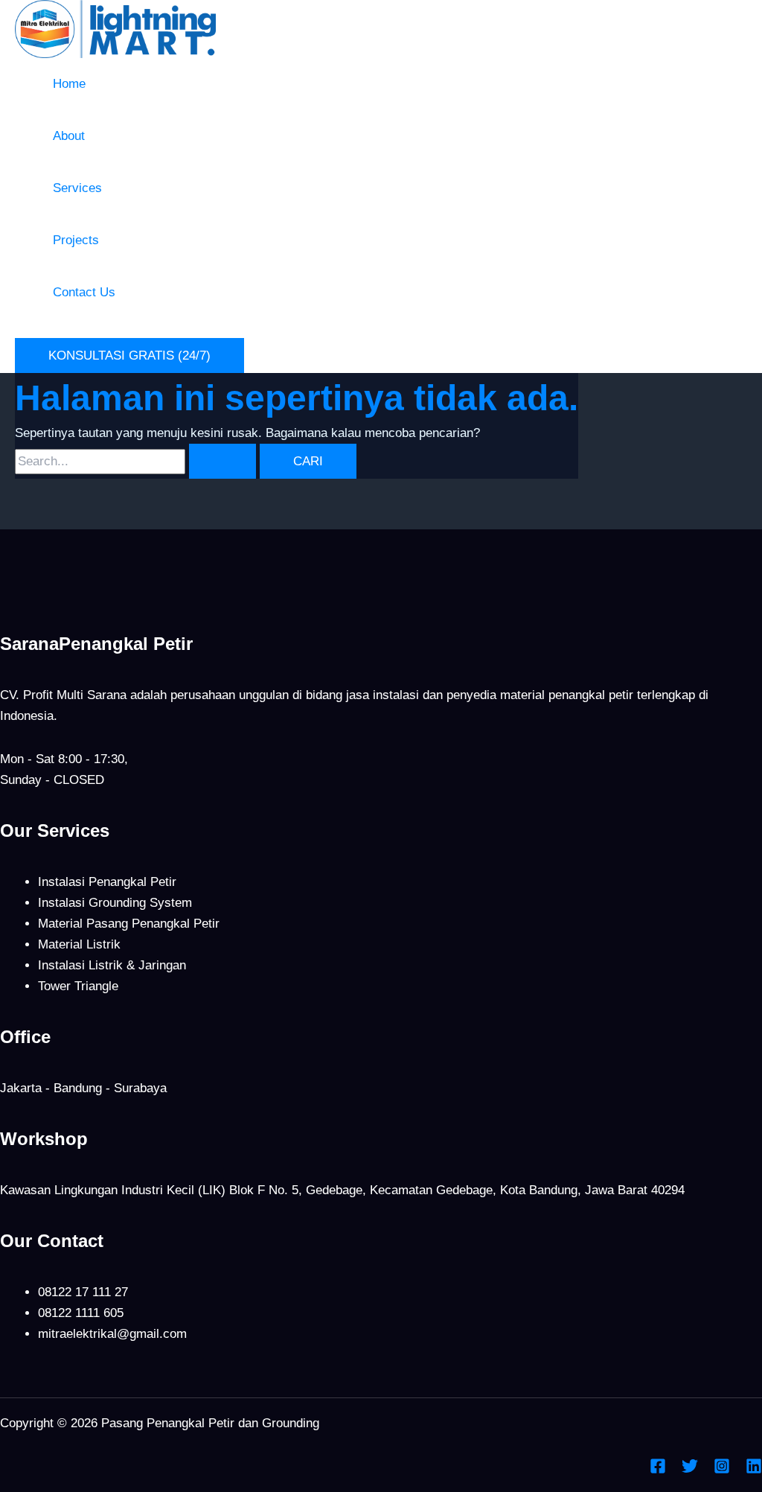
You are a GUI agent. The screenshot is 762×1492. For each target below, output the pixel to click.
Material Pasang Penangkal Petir (129, 923)
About (69, 136)
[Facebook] (658, 1470)
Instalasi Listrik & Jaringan (112, 965)
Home (69, 84)
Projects (76, 240)
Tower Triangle (78, 986)
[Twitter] (690, 1470)
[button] (129, 355)
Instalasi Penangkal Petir (107, 882)
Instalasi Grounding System (115, 903)
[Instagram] (722, 1470)
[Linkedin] (754, 1470)
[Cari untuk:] (137, 461)
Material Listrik (79, 944)
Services (77, 188)
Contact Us (84, 292)
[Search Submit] (222, 461)
